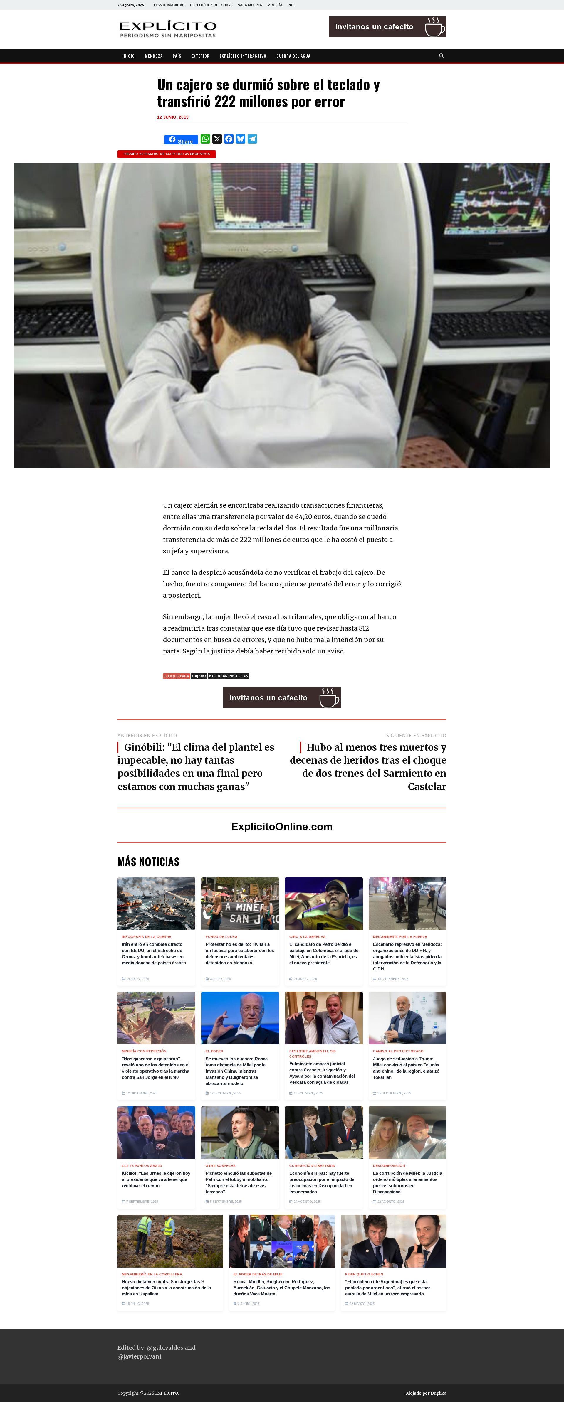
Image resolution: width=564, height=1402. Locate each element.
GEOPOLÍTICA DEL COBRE (211, 5)
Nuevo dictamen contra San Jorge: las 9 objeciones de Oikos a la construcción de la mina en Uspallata (166, 1287)
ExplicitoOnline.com (282, 826)
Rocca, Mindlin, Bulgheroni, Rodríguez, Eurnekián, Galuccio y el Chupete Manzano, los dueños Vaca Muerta (282, 1287)
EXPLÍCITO (166, 1393)
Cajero (199, 676)
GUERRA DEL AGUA (293, 56)
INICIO (128, 56)
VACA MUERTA (250, 5)
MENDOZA (154, 56)
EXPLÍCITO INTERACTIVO (243, 56)
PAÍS (177, 56)
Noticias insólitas (228, 676)
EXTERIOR (200, 56)
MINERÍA (274, 5)
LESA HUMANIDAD (169, 5)
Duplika (438, 1393)
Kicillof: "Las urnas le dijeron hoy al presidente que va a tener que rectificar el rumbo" (156, 1179)
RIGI (291, 5)
